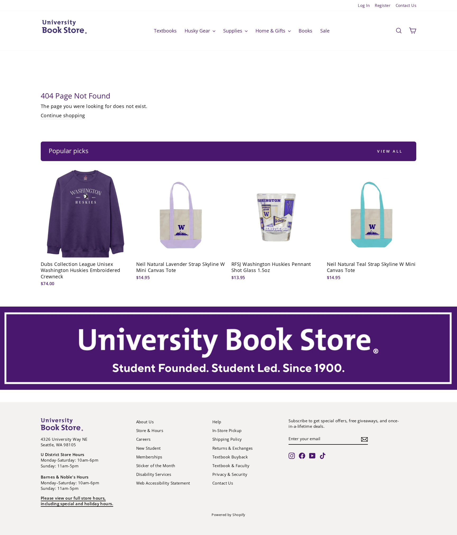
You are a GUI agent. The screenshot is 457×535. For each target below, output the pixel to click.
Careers (143, 439)
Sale (325, 30)
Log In (364, 5)
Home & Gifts (271, 30)
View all (390, 151)
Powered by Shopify (228, 515)
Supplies (233, 30)
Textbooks (165, 30)
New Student (148, 448)
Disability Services (153, 474)
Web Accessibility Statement (163, 483)
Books (305, 30)
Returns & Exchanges (232, 448)
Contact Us (406, 5)
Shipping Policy (227, 439)
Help (216, 421)
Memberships (149, 456)
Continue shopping (63, 115)
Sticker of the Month (155, 465)
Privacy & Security (229, 474)
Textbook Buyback (230, 456)
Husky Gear (198, 30)
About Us (145, 421)
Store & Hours (149, 430)
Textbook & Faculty (230, 465)
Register (382, 5)
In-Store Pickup (227, 430)
